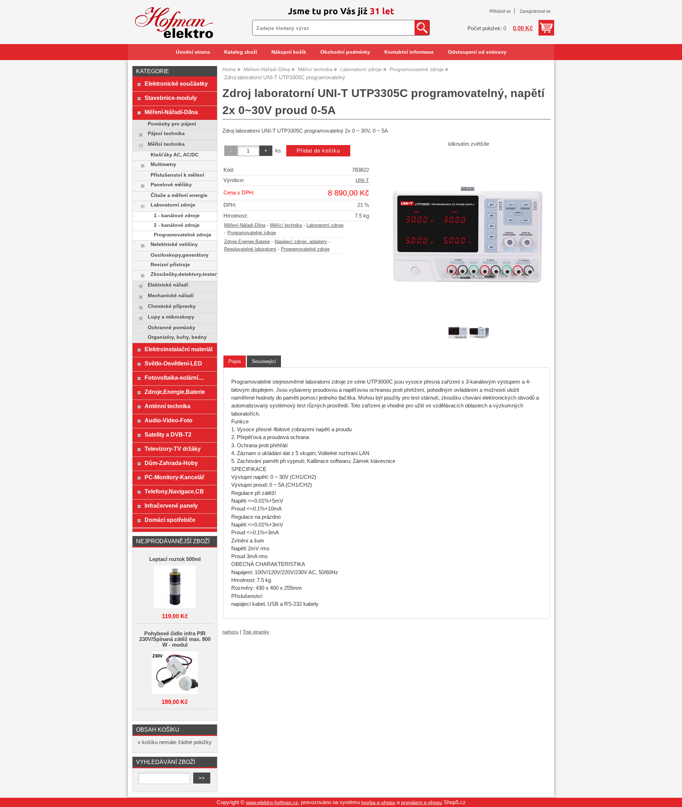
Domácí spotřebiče (170, 520)
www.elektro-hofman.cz (272, 802)
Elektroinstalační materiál (178, 349)
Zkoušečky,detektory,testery (182, 274)
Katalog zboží (240, 52)
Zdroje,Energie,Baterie (247, 241)
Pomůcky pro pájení (172, 124)
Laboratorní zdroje (325, 225)
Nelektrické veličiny (174, 244)
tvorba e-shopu (378, 802)
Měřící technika (286, 225)
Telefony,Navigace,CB (174, 491)
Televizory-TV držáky (173, 448)
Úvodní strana (193, 52)
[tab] (234, 361)
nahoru (230, 632)
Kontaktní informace (409, 52)
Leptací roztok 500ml (175, 559)
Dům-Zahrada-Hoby (171, 463)
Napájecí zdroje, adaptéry (301, 241)
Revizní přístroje (170, 264)
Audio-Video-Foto (169, 420)
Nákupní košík (288, 52)
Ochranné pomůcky (171, 327)
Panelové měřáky (171, 184)
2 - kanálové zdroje (177, 225)
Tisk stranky (256, 632)
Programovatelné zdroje (251, 232)
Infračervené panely (171, 505)
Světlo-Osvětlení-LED (173, 363)
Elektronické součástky (176, 83)
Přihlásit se (500, 11)
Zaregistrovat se (535, 11)
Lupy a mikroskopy (171, 317)
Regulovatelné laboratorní (250, 249)
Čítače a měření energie (179, 195)
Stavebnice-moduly (171, 98)
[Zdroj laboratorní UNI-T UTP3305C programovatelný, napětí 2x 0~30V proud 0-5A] (468, 234)
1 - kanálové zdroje (177, 215)
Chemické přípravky (172, 306)
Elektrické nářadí (168, 285)
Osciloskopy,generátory (180, 255)
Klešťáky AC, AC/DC (175, 154)
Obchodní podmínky (345, 52)
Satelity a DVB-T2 (168, 434)
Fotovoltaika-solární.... (174, 377)
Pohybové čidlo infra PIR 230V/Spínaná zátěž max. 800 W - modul (175, 639)
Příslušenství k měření (177, 175)
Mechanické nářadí (171, 295)
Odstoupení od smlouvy (477, 52)
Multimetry (163, 164)
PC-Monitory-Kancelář (174, 477)
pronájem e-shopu (421, 802)
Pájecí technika (166, 133)
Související (264, 361)
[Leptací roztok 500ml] (174, 587)
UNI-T (362, 180)
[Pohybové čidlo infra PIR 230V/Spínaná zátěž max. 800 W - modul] (174, 673)
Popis (234, 361)
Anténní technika (167, 406)
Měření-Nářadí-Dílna (244, 225)
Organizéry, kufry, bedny (177, 337)
